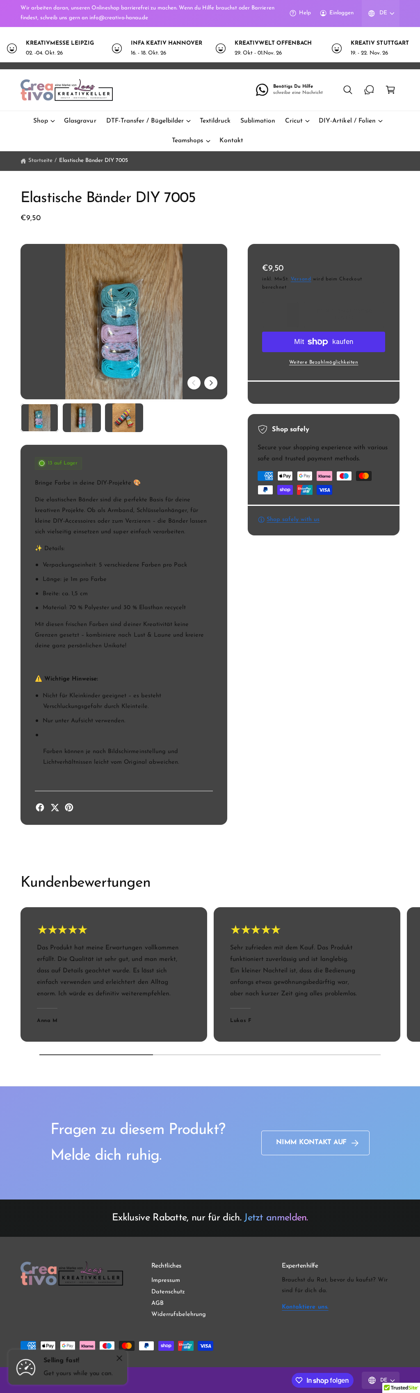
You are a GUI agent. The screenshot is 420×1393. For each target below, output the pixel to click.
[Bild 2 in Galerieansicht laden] (82, 417)
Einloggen (341, 13)
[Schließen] (119, 1358)
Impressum (165, 1280)
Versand (301, 279)
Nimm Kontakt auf (311, 1142)
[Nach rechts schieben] (210, 382)
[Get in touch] (369, 89)
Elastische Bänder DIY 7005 (93, 160)
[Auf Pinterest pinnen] (69, 807)
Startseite (40, 160)
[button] (347, 89)
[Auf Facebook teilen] (40, 807)
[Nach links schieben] (194, 382)
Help (305, 13)
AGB (157, 1303)
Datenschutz (168, 1292)
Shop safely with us (293, 520)
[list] (210, 49)
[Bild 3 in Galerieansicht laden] (124, 417)
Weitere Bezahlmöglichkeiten (323, 362)
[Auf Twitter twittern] (55, 807)
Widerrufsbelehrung (178, 1314)
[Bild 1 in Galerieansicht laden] (40, 417)
